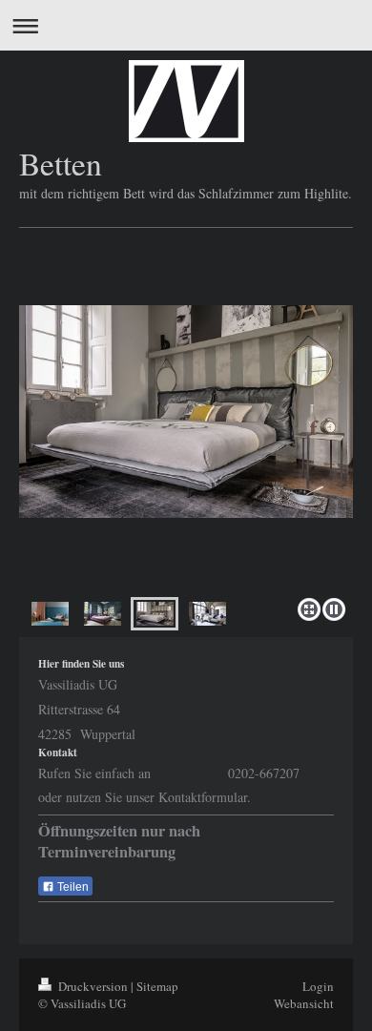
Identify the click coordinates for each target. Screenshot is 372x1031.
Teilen (71, 887)
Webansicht (304, 1003)
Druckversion (93, 986)
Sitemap (157, 986)
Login (318, 986)
